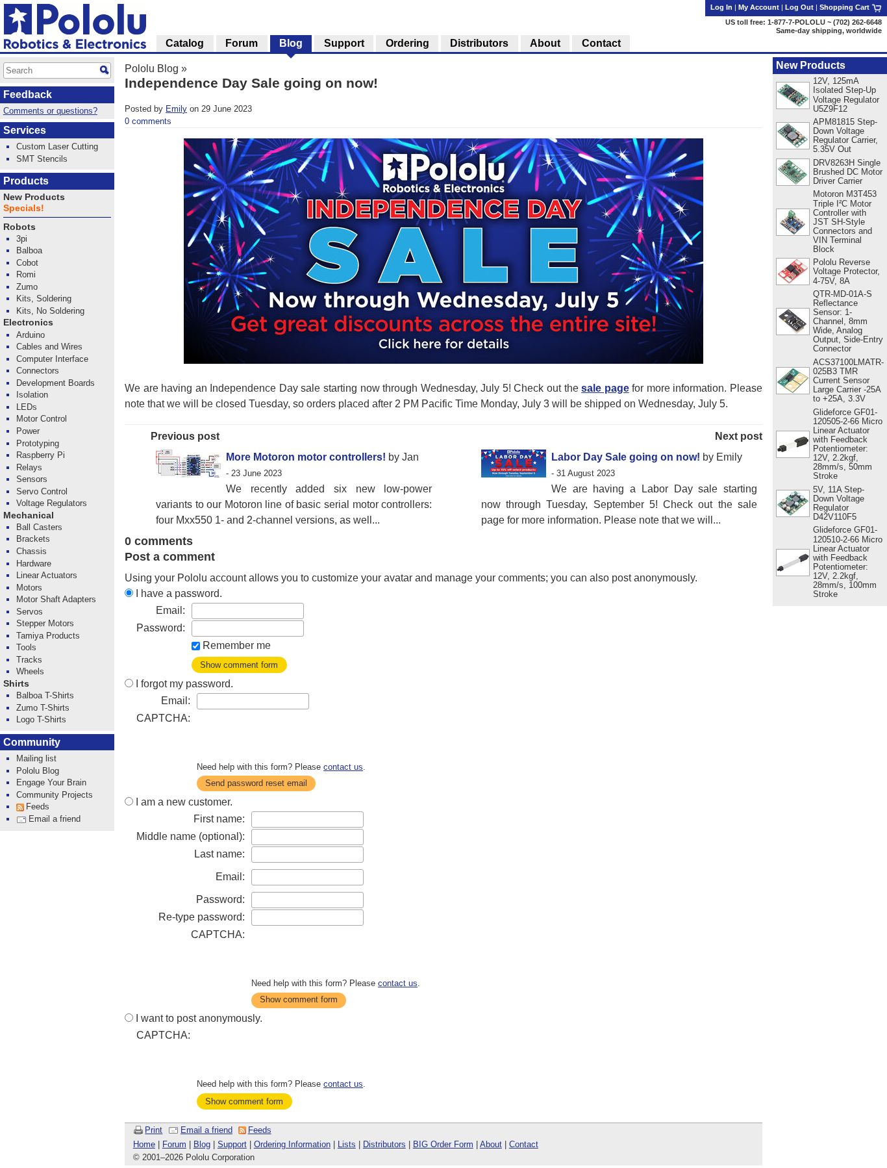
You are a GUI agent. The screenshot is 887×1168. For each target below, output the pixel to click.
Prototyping (37, 443)
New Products (810, 65)
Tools (26, 647)
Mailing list (36, 758)
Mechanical (28, 515)
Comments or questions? (50, 111)
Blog (202, 1144)
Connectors (37, 370)
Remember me (237, 645)
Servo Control (42, 491)
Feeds (259, 1130)
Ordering (407, 43)
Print (153, 1130)
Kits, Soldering (43, 298)
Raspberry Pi (40, 455)
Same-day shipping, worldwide (829, 30)
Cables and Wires (49, 346)
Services (24, 130)
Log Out (799, 7)
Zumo (27, 287)
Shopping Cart (845, 7)
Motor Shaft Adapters (56, 599)
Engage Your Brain (51, 782)
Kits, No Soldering (50, 311)
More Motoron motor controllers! (306, 457)
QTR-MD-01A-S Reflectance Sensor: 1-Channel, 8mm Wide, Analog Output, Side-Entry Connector (848, 321)
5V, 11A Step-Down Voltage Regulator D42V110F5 (838, 503)
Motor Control (41, 419)
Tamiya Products (48, 636)
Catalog (185, 43)
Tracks (29, 660)
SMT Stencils (42, 159)
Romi (26, 274)
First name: (219, 818)
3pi (21, 239)
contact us (343, 767)
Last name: (219, 853)
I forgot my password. (184, 683)
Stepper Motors (45, 623)
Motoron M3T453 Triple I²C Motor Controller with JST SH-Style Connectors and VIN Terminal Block (845, 221)
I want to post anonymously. (199, 1018)
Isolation (32, 395)
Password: (160, 627)
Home (144, 1144)
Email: (170, 610)
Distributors (384, 1144)
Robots (19, 227)
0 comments (148, 121)
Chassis (31, 551)
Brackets (33, 539)
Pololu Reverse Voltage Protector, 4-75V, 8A (846, 271)
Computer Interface (52, 359)
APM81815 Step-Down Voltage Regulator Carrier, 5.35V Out (845, 135)
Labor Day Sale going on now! (625, 457)
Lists (347, 1144)
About (491, 1144)
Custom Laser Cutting (57, 146)
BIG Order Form (443, 1144)
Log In (721, 7)
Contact (523, 1144)
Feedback (27, 94)
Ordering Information (292, 1144)
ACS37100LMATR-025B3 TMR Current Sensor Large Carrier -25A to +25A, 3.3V (848, 380)
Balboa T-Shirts (45, 695)
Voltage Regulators (51, 503)
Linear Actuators (46, 575)
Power (28, 431)
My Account (758, 7)
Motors (29, 587)
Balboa (29, 250)
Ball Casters (39, 527)
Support (232, 1144)
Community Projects (54, 795)
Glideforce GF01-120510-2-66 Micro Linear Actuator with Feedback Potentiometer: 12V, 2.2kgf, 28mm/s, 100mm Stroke (847, 562)
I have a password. (179, 593)
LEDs (26, 407)
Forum (174, 1144)
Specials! (23, 208)
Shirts (16, 684)
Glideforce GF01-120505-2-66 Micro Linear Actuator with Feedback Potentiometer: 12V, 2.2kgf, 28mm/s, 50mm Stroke (847, 444)
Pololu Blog (152, 68)
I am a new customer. (184, 801)
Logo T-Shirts (41, 719)
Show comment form (239, 665)
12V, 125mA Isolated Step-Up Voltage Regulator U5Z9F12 (846, 94)
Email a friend (206, 1130)
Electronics (28, 322)
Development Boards (55, 383)
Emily (176, 109)
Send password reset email (256, 783)
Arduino (30, 335)
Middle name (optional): (190, 836)
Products (26, 180)
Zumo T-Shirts (42, 708)
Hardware (33, 563)
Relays (29, 467)
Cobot (27, 263)
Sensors (31, 479)
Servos (29, 611)
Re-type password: (201, 916)
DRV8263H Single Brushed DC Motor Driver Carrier (847, 172)
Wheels (30, 671)
